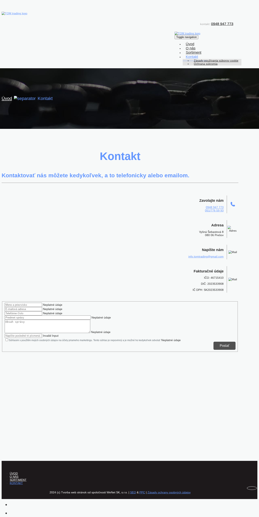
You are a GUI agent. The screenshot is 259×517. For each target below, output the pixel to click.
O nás (190, 48)
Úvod (190, 44)
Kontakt (192, 57)
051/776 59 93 (214, 210)
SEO (133, 492)
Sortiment (193, 52)
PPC (142, 492)
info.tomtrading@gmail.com (206, 256)
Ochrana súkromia (206, 63)
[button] (204, 57)
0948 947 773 (222, 24)
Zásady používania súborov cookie (216, 60)
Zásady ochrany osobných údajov (169, 492)
